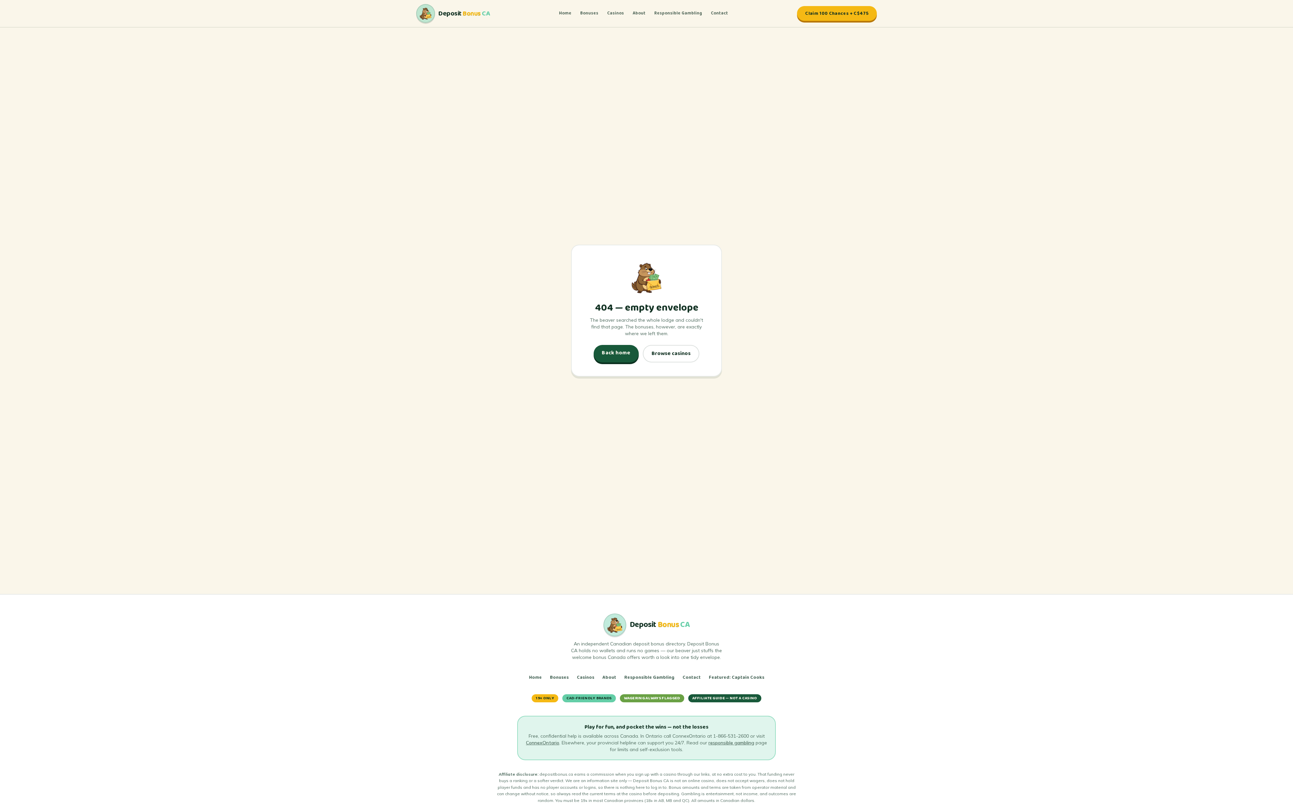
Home (565, 13)
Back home (616, 353)
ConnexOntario (542, 743)
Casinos (615, 13)
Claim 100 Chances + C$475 (837, 13)
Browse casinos (671, 353)
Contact (719, 13)
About (639, 13)
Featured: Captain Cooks (736, 677)
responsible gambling (731, 743)
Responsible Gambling (678, 13)
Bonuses (589, 13)
